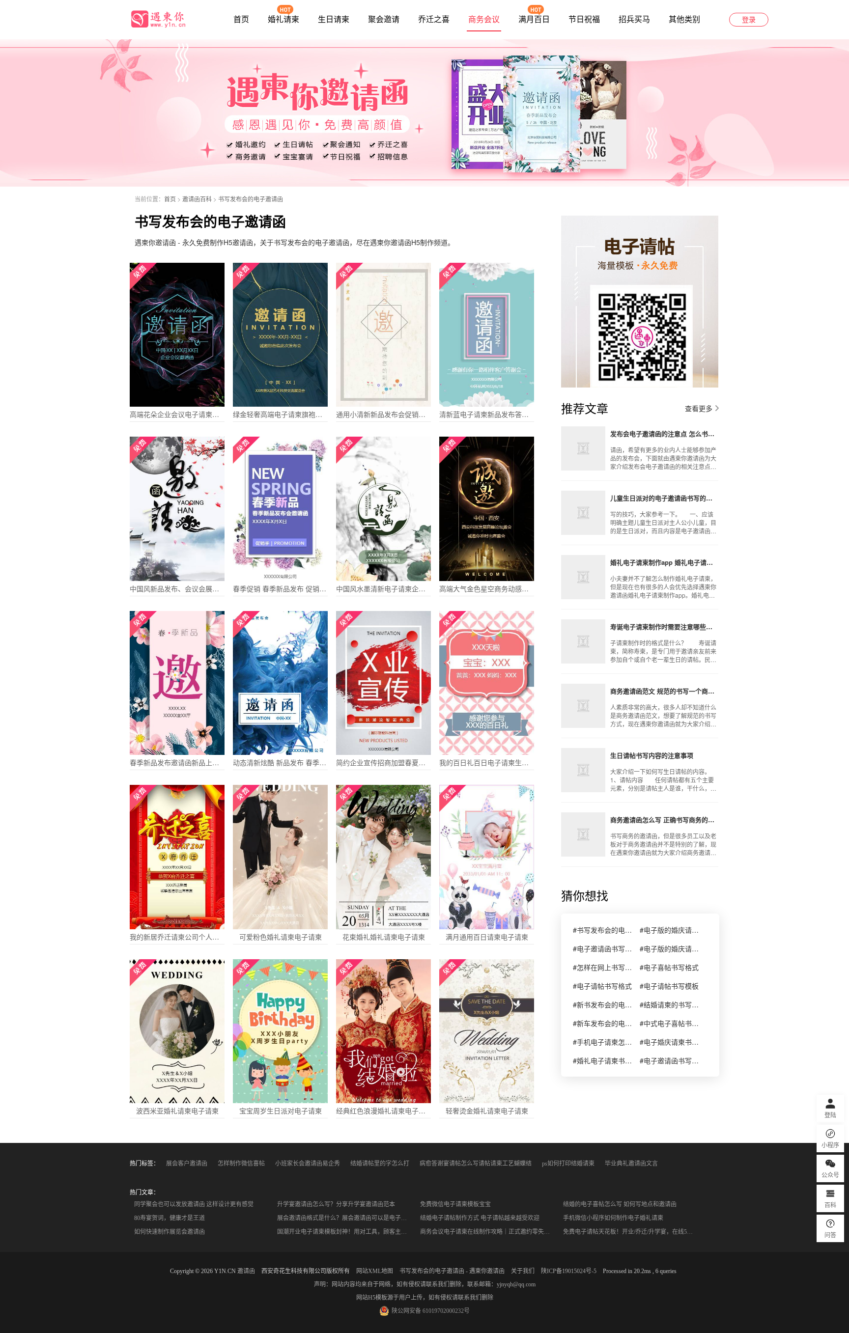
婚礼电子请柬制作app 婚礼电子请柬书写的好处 (664, 562)
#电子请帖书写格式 (602, 985)
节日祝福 (584, 19)
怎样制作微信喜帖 (241, 1163)
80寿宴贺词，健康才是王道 (169, 1218)
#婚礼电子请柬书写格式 (602, 1060)
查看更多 (698, 408)
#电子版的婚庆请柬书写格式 (669, 929)
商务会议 (484, 19)
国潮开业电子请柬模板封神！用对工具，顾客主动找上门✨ (345, 1231)
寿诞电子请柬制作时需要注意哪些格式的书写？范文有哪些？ (664, 626)
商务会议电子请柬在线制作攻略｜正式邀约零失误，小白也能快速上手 (488, 1231)
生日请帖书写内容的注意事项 (651, 755)
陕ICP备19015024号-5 (568, 1271)
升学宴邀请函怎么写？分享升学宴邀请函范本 (336, 1204)
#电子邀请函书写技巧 (602, 948)
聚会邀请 (383, 19)
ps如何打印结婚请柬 (568, 1163)
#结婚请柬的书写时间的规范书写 (669, 1004)
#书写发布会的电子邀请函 (602, 929)
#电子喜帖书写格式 (669, 967)
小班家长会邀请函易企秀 (307, 1163)
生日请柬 (333, 19)
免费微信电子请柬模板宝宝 (455, 1204)
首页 (241, 19)
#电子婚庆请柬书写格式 (669, 1041)
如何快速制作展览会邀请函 (169, 1231)
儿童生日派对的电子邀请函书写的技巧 (664, 497)
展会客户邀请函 (186, 1163)
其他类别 (684, 19)
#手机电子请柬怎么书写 (602, 1041)
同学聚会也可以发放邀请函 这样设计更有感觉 (194, 1204)
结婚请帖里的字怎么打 (379, 1163)
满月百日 (534, 19)
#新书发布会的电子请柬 (602, 1004)
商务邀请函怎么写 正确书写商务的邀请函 (664, 819)
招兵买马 (634, 19)
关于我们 (523, 1271)
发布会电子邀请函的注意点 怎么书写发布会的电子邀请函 (664, 433)
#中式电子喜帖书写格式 (669, 1023)
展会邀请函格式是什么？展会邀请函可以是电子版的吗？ (345, 1218)
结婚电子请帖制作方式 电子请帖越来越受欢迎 (479, 1218)
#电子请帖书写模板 (669, 985)
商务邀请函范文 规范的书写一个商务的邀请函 (664, 690)
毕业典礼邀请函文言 (631, 1163)
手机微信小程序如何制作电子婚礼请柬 (613, 1218)
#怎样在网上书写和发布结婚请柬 (602, 967)
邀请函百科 (197, 198)
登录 (749, 20)
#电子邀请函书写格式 (669, 1060)
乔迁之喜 (434, 19)
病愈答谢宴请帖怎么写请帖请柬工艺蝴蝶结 (476, 1163)
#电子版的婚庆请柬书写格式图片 (669, 948)
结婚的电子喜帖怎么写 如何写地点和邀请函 (620, 1204)
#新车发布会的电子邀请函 (602, 1023)
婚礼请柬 (283, 19)
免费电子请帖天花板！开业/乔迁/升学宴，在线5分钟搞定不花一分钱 (631, 1231)
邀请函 (246, 1271)
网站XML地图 (374, 1271)
